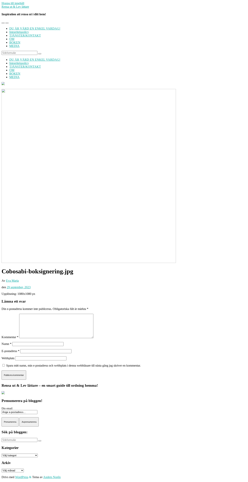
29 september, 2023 (19, 287)
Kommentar (10, 337)
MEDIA (14, 46)
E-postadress (10, 351)
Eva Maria (12, 280)
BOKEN (14, 42)
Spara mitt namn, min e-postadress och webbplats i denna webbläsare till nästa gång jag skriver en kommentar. (73, 365)
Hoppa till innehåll (13, 3)
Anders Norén (52, 477)
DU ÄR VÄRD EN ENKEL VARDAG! (34, 28)
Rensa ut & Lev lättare (15, 6)
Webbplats (8, 358)
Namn (6, 344)
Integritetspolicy (19, 32)
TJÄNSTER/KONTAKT (25, 35)
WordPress (21, 477)
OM (11, 39)
